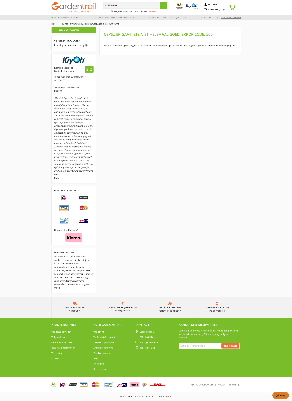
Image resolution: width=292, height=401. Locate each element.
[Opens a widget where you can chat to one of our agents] (280, 395)
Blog (95, 358)
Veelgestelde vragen (61, 331)
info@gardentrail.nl (149, 342)
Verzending (56, 353)
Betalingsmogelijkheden (63, 347)
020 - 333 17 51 (153, 11)
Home (53, 24)
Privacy (221, 385)
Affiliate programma (103, 347)
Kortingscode (99, 369)
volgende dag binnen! (231, 18)
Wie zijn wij (98, 331)
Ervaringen (98, 363)
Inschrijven (230, 345)
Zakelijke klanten (101, 353)
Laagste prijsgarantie (103, 342)
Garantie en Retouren (62, 342)
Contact (55, 358)
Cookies (232, 385)
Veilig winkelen (58, 337)
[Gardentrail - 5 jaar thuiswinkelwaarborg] (181, 8)
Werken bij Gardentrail (104, 337)
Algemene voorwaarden (202, 385)
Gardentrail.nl (165, 397)
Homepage (224, 45)
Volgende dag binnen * (170, 310)
